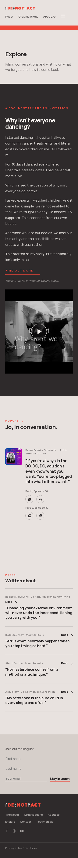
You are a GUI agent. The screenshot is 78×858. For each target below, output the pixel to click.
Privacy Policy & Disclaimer (21, 848)
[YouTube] (22, 831)
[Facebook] (7, 831)
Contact (25, 822)
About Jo (49, 17)
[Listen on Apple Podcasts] (40, 499)
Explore (10, 822)
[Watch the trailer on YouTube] (39, 331)
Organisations (28, 17)
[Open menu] (63, 16)
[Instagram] (14, 831)
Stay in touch (60, 779)
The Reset (12, 815)
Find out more (23, 271)
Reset (9, 17)
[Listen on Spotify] (29, 499)
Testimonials (44, 822)
